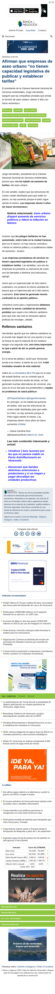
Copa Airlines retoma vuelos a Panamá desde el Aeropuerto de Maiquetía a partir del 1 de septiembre (27, 830)
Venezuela (33, 125)
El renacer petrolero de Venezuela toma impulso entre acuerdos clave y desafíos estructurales (27, 802)
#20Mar (22, 424)
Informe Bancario (8, 913)
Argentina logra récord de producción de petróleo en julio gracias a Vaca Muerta (26, 839)
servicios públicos (10, 125)
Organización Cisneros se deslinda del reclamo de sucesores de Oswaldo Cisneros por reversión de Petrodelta (26, 642)
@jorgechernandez (36, 398)
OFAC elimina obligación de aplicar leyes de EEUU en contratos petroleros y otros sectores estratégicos (28, 733)
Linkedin (21, 967)
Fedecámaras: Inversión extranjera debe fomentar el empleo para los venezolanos (26, 631)
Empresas (7, 110)
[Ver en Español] (53, 2)
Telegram (42, 517)
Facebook (25, 520)
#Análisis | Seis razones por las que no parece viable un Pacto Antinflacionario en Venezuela (26, 455)
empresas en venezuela (13, 120)
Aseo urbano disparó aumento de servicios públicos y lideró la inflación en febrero (28, 218)
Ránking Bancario (9, 907)
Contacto (42, 30)
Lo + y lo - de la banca (11, 918)
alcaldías (18, 110)
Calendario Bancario (10, 924)
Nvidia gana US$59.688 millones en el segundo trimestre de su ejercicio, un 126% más (25, 613)
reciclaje (46, 120)
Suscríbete (30, 30)
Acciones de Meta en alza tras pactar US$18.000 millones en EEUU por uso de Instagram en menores (27, 622)
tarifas (22, 125)
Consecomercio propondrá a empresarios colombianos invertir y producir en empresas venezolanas (28, 652)
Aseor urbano (30, 110)
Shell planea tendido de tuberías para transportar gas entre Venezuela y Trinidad (27, 821)
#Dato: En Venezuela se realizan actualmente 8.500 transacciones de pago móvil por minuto (26, 742)
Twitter (16, 520)
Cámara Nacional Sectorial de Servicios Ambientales (24, 115)
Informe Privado (16, 30)
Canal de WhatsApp (29, 517)
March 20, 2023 (35, 435)
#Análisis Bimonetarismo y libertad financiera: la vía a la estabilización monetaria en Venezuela (27, 724)
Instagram (8, 520)
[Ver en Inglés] (50, 2)
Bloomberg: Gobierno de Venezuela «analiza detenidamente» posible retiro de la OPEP (23, 715)
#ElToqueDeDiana (16, 398)
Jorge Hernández (33, 120)
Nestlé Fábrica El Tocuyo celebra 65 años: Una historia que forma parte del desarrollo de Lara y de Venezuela (28, 604)
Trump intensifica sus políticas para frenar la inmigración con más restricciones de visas (23, 811)
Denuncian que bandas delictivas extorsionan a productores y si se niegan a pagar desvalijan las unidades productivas (26, 473)
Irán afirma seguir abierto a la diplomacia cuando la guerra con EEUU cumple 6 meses (26, 793)
